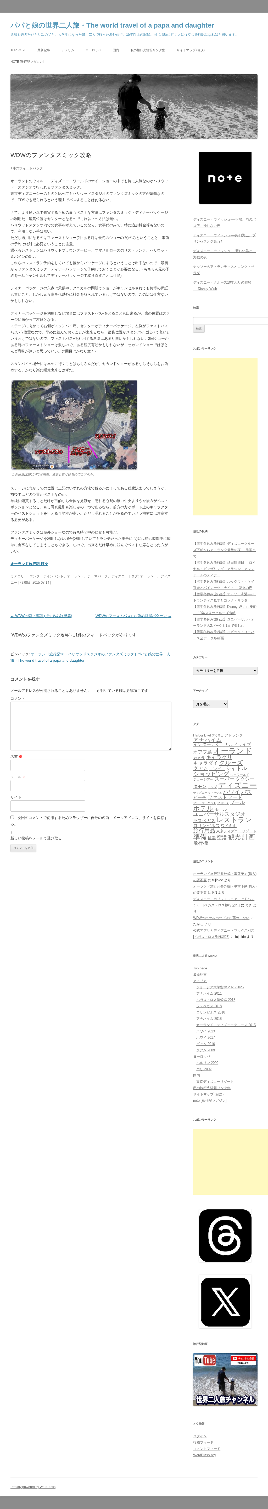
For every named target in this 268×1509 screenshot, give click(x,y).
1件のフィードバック (26, 168)
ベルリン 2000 (207, 1063)
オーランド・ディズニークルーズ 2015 (226, 1025)
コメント (20, 698)
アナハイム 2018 (209, 1019)
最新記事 (43, 50)
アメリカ (68, 50)
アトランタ (234, 735)
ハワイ (231, 792)
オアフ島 (202, 752)
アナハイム (207, 740)
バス (246, 792)
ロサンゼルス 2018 (210, 1012)
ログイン (200, 1436)
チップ (212, 787)
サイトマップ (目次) (191, 50)
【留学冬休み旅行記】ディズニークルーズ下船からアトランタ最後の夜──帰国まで (224, 550)
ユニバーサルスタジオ (219, 814)
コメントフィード (206, 1449)
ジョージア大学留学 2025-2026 (220, 987)
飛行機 (200, 843)
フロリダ (223, 803)
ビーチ (199, 797)
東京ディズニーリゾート (236, 831)
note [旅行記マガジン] (26, 62)
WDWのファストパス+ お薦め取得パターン (133, 616)
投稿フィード (203, 1442)
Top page (18, 50)
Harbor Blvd (202, 735)
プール (237, 802)
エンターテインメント (47, 576)
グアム (200, 768)
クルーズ (231, 762)
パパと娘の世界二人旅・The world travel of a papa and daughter (112, 25)
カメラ (199, 757)
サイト (15, 797)
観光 (234, 837)
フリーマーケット (204, 803)
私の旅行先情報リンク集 (148, 50)
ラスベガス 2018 (209, 1006)
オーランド (75, 576)
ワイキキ (229, 826)
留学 (212, 838)
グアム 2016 (205, 1044)
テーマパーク (97, 576)
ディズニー (119, 576)
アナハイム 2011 (209, 993)
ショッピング (211, 774)
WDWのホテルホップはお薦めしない (221, 918)
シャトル (236, 768)
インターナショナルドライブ (222, 744)
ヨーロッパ (93, 50)
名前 (16, 756)
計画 (248, 836)
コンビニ (217, 768)
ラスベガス (204, 820)
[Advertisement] (225, 436)
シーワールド (239, 775)
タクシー (245, 779)
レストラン (234, 819)
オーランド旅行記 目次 (29, 564)
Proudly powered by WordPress (32, 1487)
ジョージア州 (203, 779)
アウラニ (218, 735)
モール (221, 809)
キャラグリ (219, 757)
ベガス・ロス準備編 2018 (215, 1000)
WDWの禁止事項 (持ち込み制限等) (41, 616)
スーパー (224, 779)
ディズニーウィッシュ (207, 792)
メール (18, 777)
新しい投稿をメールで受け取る (36, 838)
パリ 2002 (203, 1069)
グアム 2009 (205, 1050)
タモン (199, 786)
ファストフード (225, 797)
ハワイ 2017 (205, 1038)
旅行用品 (204, 830)
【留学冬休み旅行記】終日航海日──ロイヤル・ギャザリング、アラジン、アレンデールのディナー (224, 569)
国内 (116, 50)
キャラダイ (205, 763)
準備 (200, 837)
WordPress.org (204, 1455)
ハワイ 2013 (205, 1031)
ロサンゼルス (206, 825)
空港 (222, 837)
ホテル (203, 808)
